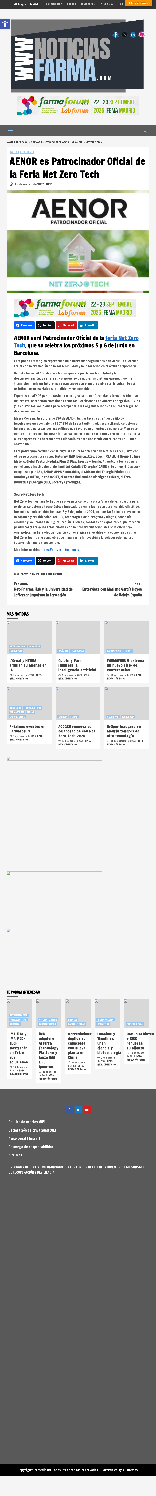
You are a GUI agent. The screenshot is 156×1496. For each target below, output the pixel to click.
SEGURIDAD (113, 716)
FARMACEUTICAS (33, 708)
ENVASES (72, 1019)
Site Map (15, 1154)
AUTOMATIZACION (19, 1015)
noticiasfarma (54, 574)
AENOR (24, 574)
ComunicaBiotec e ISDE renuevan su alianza (140, 1041)
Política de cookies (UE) (27, 1121)
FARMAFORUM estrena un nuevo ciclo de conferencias (125, 665)
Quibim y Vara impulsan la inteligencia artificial (77, 665)
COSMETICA (34, 646)
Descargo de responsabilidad (31, 1146)
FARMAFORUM (114, 650)
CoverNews (109, 1469)
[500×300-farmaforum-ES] (54, 899)
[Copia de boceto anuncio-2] (54, 813)
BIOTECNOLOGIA (17, 646)
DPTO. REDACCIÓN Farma (26, 676)
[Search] (145, 131)
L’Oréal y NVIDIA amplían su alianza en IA (28, 665)
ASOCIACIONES (54, 4)
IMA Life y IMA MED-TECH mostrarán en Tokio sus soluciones (19, 1048)
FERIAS (14, 152)
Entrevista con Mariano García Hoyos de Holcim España (112, 589)
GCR (49, 184)
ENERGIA (63, 716)
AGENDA (71, 4)
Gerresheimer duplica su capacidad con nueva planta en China (80, 1045)
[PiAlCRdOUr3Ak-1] (54, 956)
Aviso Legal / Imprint (24, 1138)
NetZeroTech (37, 574)
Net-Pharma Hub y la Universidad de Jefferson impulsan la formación (43, 589)
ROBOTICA (15, 1024)
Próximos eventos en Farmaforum (27, 729)
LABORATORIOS (17, 716)
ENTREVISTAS (106, 4)
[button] (5, 24)
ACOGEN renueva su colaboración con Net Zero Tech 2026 (76, 731)
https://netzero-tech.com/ (60, 549)
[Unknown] (78, 105)
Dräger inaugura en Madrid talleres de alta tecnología (124, 731)
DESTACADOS (87, 4)
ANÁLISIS (63, 650)
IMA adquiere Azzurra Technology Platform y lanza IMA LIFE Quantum (48, 1050)
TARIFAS (123, 4)
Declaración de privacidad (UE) (32, 1130)
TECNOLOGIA (27, 152)
